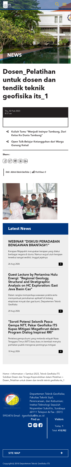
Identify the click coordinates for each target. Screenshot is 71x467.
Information (17, 374)
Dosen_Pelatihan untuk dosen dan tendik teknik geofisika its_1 (33, 380)
